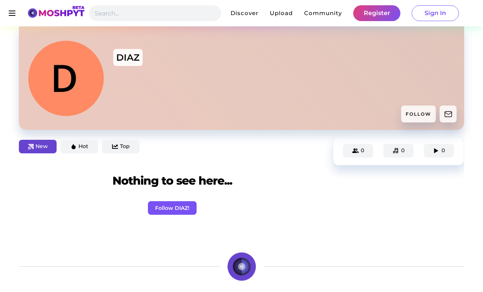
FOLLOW (418, 114)
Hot (83, 146)
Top (125, 146)
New (41, 146)
